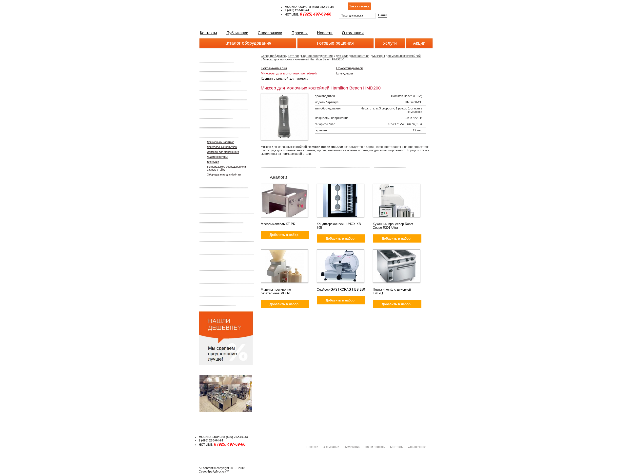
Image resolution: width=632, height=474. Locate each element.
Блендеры (344, 73)
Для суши (213, 161)
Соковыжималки (274, 68)
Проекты (300, 33)
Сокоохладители (349, 68)
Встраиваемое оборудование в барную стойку (226, 168)
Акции (419, 43)
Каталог (293, 56)
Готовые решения (335, 43)
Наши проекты (375, 447)
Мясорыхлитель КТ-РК (278, 224)
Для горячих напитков (220, 141)
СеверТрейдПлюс (273, 56)
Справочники (270, 33)
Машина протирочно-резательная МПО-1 (276, 291)
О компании (353, 33)
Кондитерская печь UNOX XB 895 (339, 225)
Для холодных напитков (222, 146)
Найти (382, 15)
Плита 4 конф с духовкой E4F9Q (392, 291)
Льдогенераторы (217, 156)
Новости (325, 33)
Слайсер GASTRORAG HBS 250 (341, 289)
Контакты (208, 33)
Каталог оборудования (247, 43)
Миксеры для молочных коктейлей (396, 56)
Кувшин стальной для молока (284, 78)
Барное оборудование (317, 56)
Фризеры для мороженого (223, 151)
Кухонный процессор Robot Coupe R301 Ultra (393, 225)
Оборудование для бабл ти (224, 174)
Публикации (237, 33)
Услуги (390, 43)
